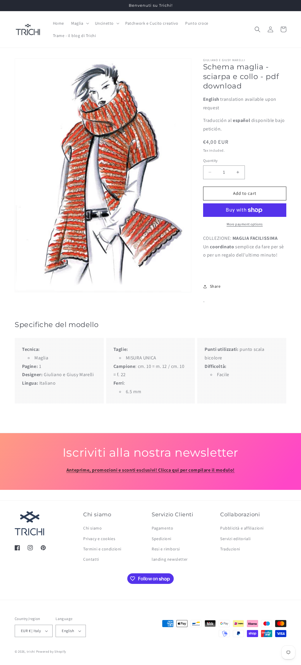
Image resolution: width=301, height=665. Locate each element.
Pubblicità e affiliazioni (242, 528)
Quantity (210, 160)
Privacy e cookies (99, 538)
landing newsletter (170, 559)
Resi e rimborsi (166, 549)
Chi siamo (92, 528)
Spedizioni (161, 538)
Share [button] (215, 286)
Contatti (91, 559)
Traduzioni (230, 549)
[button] (79, 23)
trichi (31, 651)
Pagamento (162, 528)
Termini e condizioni (102, 549)
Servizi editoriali (235, 538)
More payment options (245, 224)
